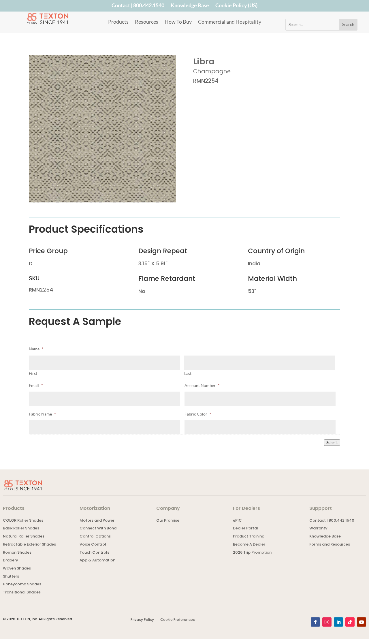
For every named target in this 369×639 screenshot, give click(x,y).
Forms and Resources (329, 545)
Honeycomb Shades (22, 584)
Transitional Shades (22, 593)
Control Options (95, 537)
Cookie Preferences (177, 620)
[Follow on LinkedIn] (338, 622)
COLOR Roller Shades (23, 521)
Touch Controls (94, 553)
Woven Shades (17, 569)
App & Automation (97, 561)
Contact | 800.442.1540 (138, 6)
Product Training (248, 537)
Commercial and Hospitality (229, 22)
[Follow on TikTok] (350, 622)
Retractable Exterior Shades (29, 545)
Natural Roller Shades (23, 537)
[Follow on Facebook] (315, 622)
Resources (146, 22)
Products (118, 22)
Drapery (10, 561)
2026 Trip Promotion (252, 553)
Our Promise (167, 521)
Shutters (11, 577)
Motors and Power (97, 521)
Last (187, 373)
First (33, 373)
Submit (332, 442)
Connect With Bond (98, 529)
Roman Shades (17, 553)
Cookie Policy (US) (236, 6)
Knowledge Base (190, 6)
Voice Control (93, 545)
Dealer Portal (245, 529)
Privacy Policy (142, 620)
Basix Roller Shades (21, 529)
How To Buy (178, 22)
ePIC (237, 521)
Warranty (318, 529)
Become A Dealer (249, 545)
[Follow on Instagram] (327, 622)
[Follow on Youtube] (361, 622)
